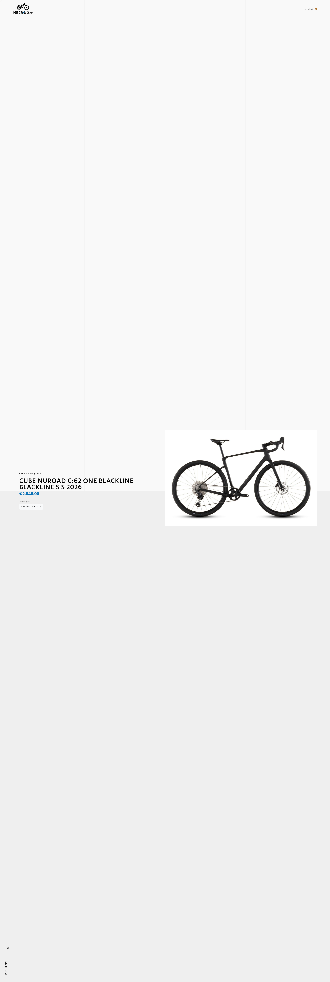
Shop (22, 473)
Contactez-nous (31, 506)
